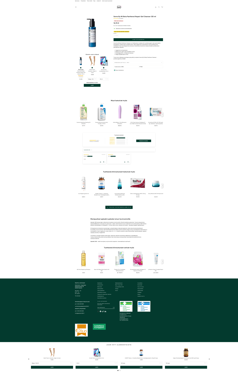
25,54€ (186, 359)
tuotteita (126, 222)
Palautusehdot (100, 288)
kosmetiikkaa (97, 225)
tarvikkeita (108, 237)
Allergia (116, 288)
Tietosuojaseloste (100, 290)
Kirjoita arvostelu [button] (143, 140)
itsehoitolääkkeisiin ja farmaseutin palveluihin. (101, 223)
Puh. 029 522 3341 (124, 320)
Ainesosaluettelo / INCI (122, 62)
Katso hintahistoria (120, 70)
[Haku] (159, 7)
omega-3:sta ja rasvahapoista (133, 229)
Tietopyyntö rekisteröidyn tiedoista (104, 294)
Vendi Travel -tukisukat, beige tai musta (92, 71)
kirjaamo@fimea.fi (124, 318)
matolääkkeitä (134, 235)
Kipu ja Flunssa (141, 286)
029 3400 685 (80, 304)
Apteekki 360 (93, 222)
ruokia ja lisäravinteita (95, 237)
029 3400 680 (80, 311)
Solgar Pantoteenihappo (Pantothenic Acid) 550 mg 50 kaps (186, 358)
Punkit (116, 290)
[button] (116, 18)
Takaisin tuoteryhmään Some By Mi (120, 207)
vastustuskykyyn (138, 231)
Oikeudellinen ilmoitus (101, 292)
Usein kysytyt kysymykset (107, 0)
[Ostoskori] (162, 7)
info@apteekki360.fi (79, 313)
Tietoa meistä (89, 0)
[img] (86, 154)
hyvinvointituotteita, (135, 223)
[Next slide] (209, 359)
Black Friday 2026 (118, 284)
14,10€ (52, 359)
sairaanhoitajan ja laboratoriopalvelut (118, 228)
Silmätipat (139, 292)
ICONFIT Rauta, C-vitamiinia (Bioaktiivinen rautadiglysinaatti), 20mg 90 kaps (141, 358)
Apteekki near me (141, 296)
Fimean (129, 316)
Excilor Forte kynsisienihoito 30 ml (103, 70)
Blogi (94, 0)
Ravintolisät (140, 284)
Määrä (115, 33)
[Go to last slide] (29, 359)
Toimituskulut (120, 25)
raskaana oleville (94, 232)
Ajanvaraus (77, 0)
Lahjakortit (99, 0)
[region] (119, 359)
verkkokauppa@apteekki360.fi (82, 306)
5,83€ (141, 359)
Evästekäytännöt (100, 296)
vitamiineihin (143, 229)
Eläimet (139, 294)
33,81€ (96, 359)
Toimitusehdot (100, 284)
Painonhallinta (140, 288)
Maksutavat (99, 286)
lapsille (144, 231)
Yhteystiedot (83, 0)
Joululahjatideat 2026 (119, 286)
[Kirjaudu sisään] (155, 7)
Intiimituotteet (140, 290)
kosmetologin (107, 228)
